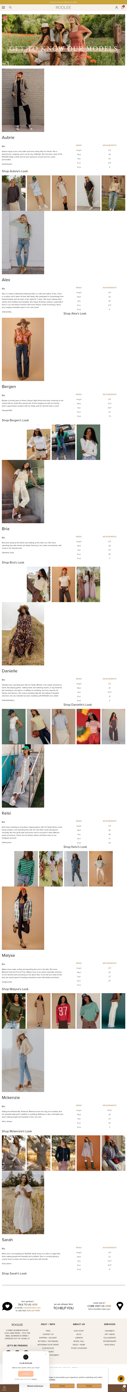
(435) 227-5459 (33, 1310)
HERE (35, 1304)
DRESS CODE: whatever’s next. (64, 2)
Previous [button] (3, 193)
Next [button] (123, 193)
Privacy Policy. (50, 1379)
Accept (62, 1386)
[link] (123, 1388)
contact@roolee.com (32, 1307)
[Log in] (116, 7)
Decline (89, 1386)
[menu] (3, 7)
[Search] (10, 7)
